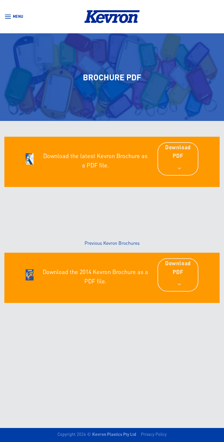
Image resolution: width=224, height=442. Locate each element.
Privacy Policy (154, 434)
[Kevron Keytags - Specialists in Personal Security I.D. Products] (112, 16)
